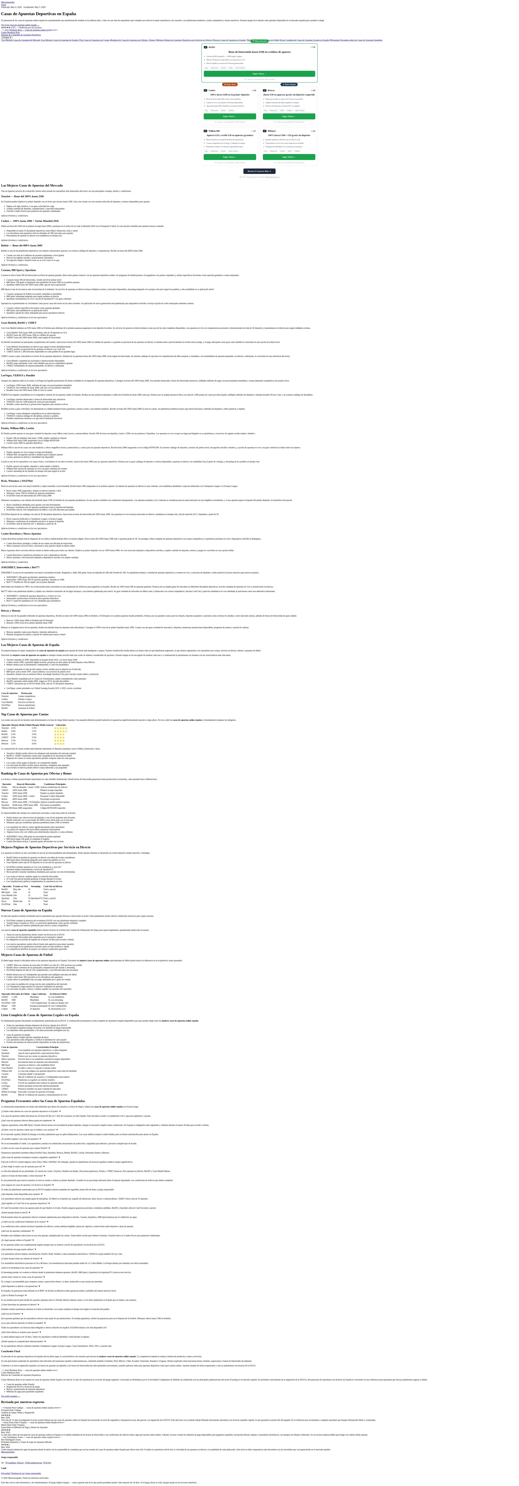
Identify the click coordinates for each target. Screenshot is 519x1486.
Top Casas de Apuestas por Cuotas (94, 40)
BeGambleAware (33, 1463)
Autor (3, 5)
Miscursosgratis (7, 2)
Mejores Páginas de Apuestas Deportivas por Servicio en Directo (184, 40)
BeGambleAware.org (272, 177)
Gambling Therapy (14, 1463)
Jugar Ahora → (259, 74)
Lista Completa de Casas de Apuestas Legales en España (304, 40)
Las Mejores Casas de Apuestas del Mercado (20, 40)
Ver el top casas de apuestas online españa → (20, 25)
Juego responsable (33, 1473)
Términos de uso (18, 1473)
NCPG (47, 1463)
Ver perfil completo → (10, 1396)
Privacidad (5, 1473)
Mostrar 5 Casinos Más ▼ (259, 171)
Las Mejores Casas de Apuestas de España (59, 40)
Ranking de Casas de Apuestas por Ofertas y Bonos (132, 40)
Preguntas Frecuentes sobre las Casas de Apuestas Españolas (356, 40)
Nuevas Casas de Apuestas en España (229, 40)
